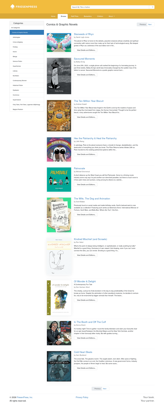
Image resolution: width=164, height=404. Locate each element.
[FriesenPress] (25, 6)
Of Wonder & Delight (85, 281)
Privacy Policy (82, 397)
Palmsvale (79, 168)
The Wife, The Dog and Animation (92, 198)
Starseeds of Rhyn (84, 34)
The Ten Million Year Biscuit (89, 101)
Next (150, 24)
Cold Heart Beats (83, 352)
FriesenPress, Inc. (25, 397)
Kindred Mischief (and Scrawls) (90, 239)
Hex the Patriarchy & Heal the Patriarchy (95, 138)
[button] (110, 16)
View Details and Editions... (86, 50)
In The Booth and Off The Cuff (90, 322)
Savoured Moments (84, 58)
